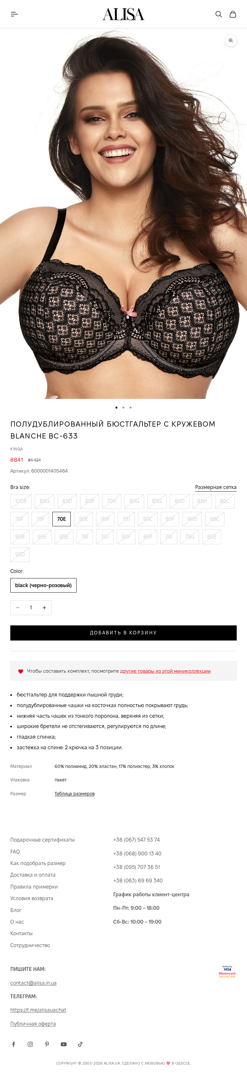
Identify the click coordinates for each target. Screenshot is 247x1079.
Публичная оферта (33, 1024)
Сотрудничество (30, 945)
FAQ (15, 851)
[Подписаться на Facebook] (13, 1044)
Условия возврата (31, 898)
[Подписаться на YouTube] (63, 1044)
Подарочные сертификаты (42, 840)
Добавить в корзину (123, 632)
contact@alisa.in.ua (33, 983)
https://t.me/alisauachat (38, 1010)
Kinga (16, 449)
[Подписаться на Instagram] (30, 1044)
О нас (17, 922)
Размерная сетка (216, 487)
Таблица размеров (75, 793)
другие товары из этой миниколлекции (165, 671)
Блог (15, 910)
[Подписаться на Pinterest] (47, 1044)
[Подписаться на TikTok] (80, 1044)
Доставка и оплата (33, 875)
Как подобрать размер (38, 863)
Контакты (21, 933)
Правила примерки (34, 887)
